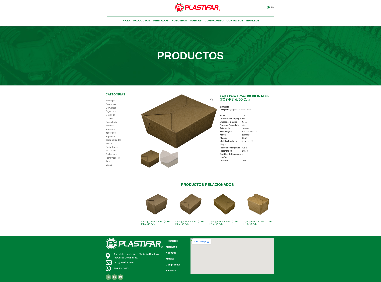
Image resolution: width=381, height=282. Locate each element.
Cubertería (111, 122)
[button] (211, 99)
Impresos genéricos (111, 131)
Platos (109, 143)
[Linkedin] (120, 277)
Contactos (235, 20)
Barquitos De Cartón (111, 106)
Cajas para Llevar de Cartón (111, 115)
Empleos (252, 20)
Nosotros (179, 20)
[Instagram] (108, 277)
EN (272, 7)
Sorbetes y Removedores (112, 156)
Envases (110, 125)
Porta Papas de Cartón (112, 149)
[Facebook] (114, 277)
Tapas (108, 161)
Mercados (161, 20)
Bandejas (110, 100)
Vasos (109, 165)
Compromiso (214, 20)
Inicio (126, 20)
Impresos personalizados (112, 138)
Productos (141, 20)
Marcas (196, 20)
